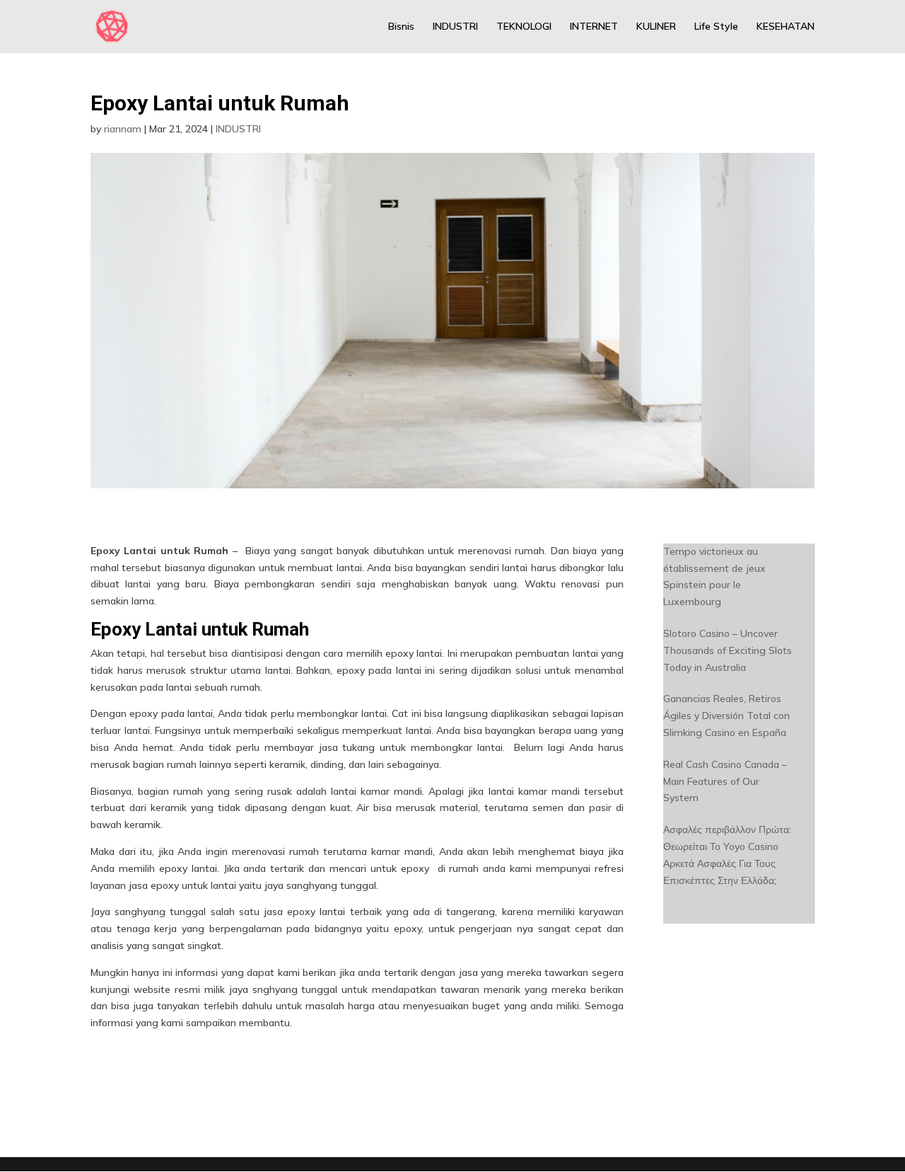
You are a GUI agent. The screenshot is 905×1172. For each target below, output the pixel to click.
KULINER (656, 27)
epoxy (351, 670)
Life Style (716, 27)
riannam (122, 128)
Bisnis (401, 27)
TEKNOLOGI (523, 27)
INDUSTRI (455, 27)
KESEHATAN (785, 27)
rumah (304, 851)
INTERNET (594, 27)
